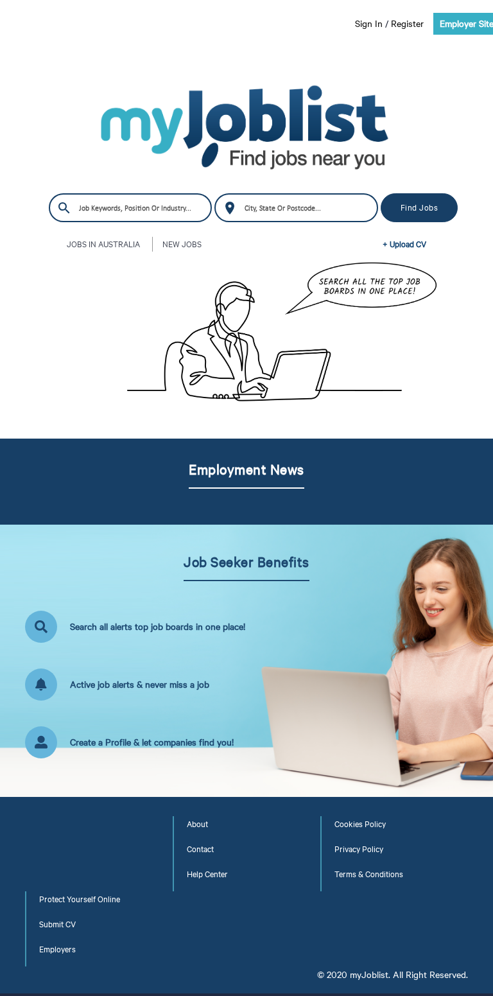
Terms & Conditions (368, 874)
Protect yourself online (79, 899)
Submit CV (57, 924)
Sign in (369, 23)
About (197, 824)
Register (407, 23)
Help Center (207, 874)
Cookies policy (360, 824)
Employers (57, 949)
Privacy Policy (358, 849)
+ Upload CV (404, 244)
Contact (200, 849)
